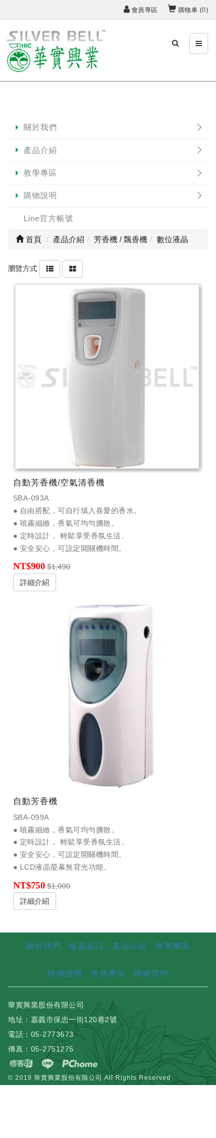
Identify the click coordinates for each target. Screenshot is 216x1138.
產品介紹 (40, 150)
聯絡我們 (151, 973)
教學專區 (40, 172)
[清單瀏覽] (49, 268)
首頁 (32, 239)
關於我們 (40, 127)
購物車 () (192, 10)
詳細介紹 (34, 582)
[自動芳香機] (108, 697)
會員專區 (143, 10)
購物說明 (40, 195)
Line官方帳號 (48, 218)
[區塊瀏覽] (72, 268)
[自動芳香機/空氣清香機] (108, 377)
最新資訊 (86, 945)
